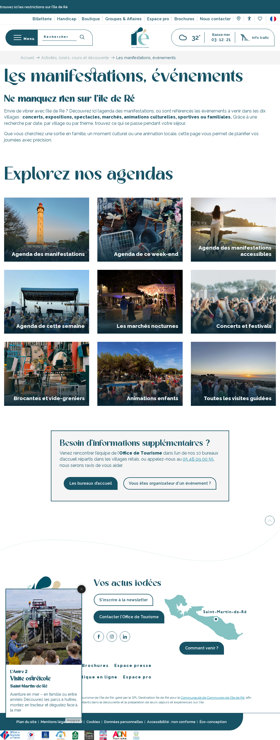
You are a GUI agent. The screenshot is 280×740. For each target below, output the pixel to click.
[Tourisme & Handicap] (45, 735)
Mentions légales (56, 722)
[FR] (273, 19)
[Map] (238, 19)
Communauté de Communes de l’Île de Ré (212, 697)
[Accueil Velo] (75, 735)
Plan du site (26, 722)
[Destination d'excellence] (31, 735)
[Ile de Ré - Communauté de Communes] (89, 735)
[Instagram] (112, 637)
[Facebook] (99, 637)
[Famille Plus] (61, 735)
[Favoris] (260, 19)
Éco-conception (213, 722)
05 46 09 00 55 (198, 459)
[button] (273, 19)
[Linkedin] (125, 637)
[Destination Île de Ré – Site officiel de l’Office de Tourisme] (140, 37)
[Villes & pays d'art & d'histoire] (103, 735)
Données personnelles (123, 722)
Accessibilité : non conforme (171, 722)
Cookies (93, 722)
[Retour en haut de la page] (270, 520)
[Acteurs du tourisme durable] (136, 735)
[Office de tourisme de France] (10, 735)
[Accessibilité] (249, 18)
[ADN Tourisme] (119, 735)
